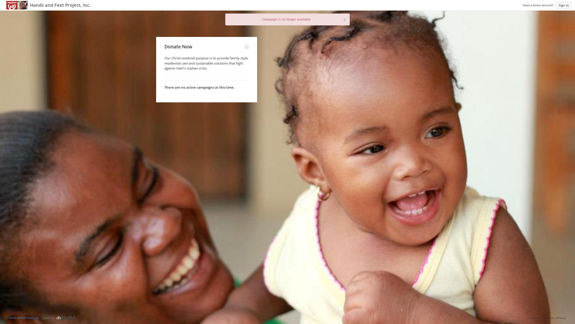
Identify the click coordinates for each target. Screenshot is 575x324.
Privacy (561, 318)
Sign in (564, 5)
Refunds (549, 318)
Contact (536, 318)
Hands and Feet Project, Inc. (24, 317)
